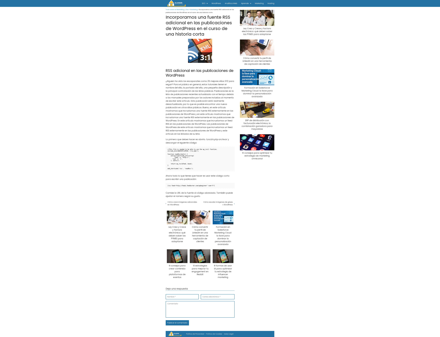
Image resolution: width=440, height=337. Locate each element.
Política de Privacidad (195, 334)
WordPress (216, 3)
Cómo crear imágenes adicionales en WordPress (182, 203)
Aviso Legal (228, 334)
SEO (203, 3)
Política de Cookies (214, 334)
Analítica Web (231, 3)
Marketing (259, 3)
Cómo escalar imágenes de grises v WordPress (218, 203)
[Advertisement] (257, 200)
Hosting (271, 3)
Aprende (245, 3)
